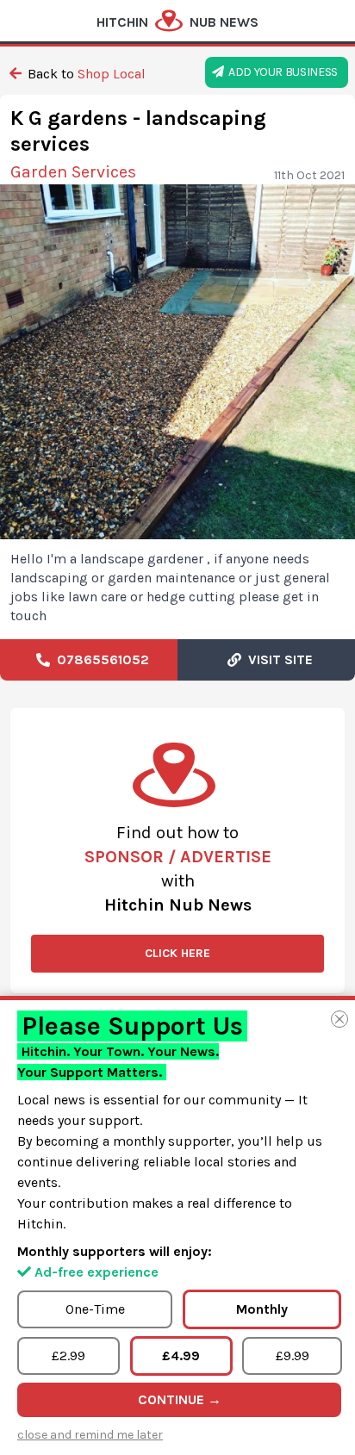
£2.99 (68, 1355)
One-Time (95, 1309)
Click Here (177, 953)
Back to (85, 73)
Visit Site (277, 659)
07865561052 (99, 659)
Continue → (179, 1399)
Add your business (281, 72)
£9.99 (292, 1355)
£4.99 (181, 1355)
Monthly (262, 1309)
